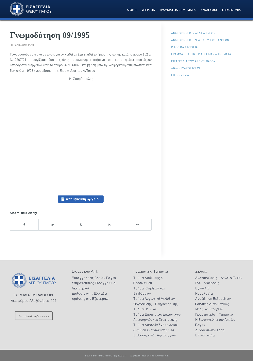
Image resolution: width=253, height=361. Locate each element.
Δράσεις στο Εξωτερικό (90, 298)
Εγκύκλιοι (203, 288)
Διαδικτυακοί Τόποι (185, 68)
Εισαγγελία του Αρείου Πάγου (193, 61)
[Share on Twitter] (53, 224)
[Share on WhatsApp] (81, 224)
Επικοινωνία (180, 75)
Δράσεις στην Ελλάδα (89, 293)
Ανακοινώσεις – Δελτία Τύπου (193, 33)
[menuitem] (131, 10)
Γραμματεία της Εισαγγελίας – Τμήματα (201, 54)
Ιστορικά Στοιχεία (209, 309)
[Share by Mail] (137, 224)
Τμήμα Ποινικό (144, 309)
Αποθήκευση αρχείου (83, 199)
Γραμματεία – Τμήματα (214, 314)
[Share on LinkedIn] (109, 224)
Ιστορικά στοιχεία (184, 47)
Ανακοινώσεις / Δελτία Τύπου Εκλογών (200, 40)
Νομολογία (204, 293)
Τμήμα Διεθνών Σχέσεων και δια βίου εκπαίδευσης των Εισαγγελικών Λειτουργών (155, 329)
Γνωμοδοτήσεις (207, 283)
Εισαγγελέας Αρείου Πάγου (94, 277)
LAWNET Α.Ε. (162, 355)
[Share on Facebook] (24, 224)
